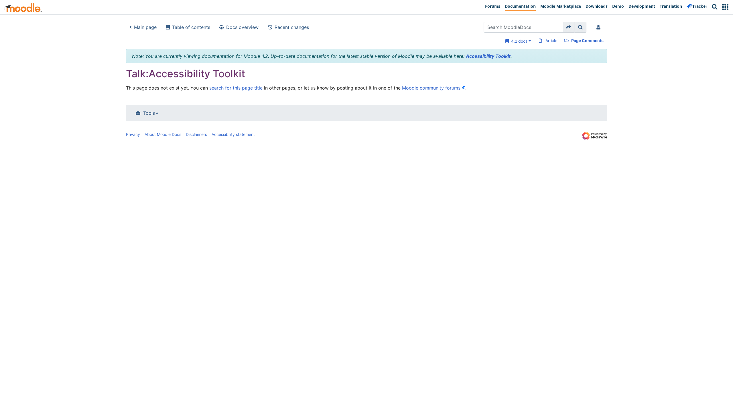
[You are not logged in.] (600, 27)
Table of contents (191, 27)
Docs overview (242, 27)
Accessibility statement (233, 134)
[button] (725, 7)
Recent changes (292, 27)
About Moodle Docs (163, 134)
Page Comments (587, 40)
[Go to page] (569, 27)
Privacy (133, 134)
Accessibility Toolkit (488, 56)
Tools (149, 113)
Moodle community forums (431, 88)
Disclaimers (196, 134)
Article (551, 40)
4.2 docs (518, 41)
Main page (145, 27)
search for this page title (236, 88)
